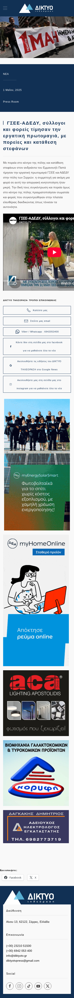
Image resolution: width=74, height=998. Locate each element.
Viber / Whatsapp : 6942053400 (40, 331)
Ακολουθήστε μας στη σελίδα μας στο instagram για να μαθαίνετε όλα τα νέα (39, 384)
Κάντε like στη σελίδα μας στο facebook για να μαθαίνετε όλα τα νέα (39, 346)
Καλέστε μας (40, 310)
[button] (5, 8)
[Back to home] (37, 8)
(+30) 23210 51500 (18, 945)
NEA (6, 74)
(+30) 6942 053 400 (19, 950)
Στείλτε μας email (40, 321)
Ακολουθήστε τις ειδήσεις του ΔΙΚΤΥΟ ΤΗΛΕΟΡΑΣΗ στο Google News (39, 365)
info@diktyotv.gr (16, 955)
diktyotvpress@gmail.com (22, 960)
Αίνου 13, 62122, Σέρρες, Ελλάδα (27, 921)
